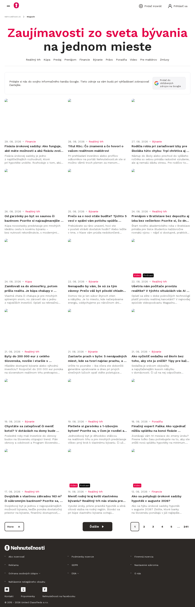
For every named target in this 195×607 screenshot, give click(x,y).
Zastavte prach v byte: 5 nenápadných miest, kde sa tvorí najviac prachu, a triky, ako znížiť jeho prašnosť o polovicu (97, 358)
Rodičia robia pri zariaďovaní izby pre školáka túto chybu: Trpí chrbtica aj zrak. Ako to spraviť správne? (160, 148)
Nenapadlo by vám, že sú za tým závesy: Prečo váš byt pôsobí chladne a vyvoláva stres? (97, 288)
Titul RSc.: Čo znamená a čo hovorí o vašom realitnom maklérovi (96, 148)
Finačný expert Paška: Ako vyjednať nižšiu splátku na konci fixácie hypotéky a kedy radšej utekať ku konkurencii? (159, 428)
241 (186, 526)
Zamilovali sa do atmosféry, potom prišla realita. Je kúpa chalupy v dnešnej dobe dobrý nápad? (31, 288)
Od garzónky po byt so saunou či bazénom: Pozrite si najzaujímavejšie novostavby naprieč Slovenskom (33, 218)
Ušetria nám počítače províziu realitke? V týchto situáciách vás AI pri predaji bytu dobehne (159, 288)
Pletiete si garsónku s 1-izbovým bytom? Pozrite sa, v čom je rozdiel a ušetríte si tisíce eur (96, 428)
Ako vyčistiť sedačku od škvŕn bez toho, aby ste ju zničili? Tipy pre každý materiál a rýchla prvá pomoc (161, 358)
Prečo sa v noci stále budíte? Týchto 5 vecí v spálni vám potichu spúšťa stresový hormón (97, 218)
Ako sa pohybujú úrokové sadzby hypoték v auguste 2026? (157, 498)
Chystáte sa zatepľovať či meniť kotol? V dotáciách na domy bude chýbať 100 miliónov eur (30, 428)
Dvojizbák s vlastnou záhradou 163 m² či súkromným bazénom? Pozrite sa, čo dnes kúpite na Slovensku (34, 498)
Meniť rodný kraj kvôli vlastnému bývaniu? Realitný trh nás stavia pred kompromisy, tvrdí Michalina (97, 498)
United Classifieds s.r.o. (34, 602)
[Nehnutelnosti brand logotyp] (8, 6)
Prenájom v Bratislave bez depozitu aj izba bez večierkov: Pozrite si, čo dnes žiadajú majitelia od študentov (161, 218)
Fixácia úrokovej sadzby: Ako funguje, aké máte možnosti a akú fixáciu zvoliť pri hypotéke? (34, 148)
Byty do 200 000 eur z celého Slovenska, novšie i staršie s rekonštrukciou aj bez (27, 358)
